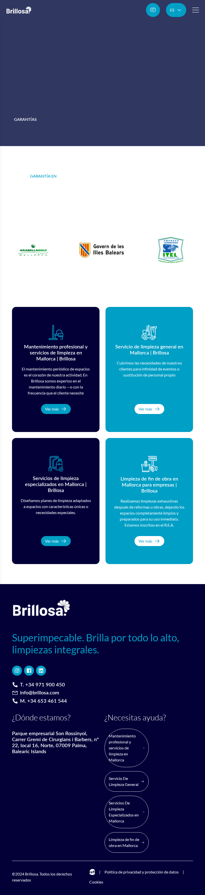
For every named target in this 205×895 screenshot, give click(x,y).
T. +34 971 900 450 (42, 684)
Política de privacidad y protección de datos (141, 871)
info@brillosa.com (39, 692)
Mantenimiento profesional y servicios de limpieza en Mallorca (122, 747)
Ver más (52, 408)
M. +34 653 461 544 (43, 701)
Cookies (96, 881)
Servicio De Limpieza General (123, 781)
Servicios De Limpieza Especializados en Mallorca (124, 811)
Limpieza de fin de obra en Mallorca (124, 842)
